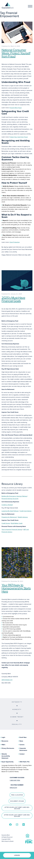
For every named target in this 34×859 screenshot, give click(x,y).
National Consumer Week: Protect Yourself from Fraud (16, 53)
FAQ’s (3, 745)
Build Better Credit (16, 523)
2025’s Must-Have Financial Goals (13, 299)
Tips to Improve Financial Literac (12, 529)
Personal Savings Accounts (10, 499)
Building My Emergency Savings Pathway (14, 496)
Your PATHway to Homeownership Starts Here (16, 588)
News (21, 741)
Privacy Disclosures (8, 748)
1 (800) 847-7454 (15, 780)
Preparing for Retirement (9, 517)
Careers (21, 745)
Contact (21, 754)
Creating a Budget (7, 505)
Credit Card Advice (25, 511)
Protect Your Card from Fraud (18, 137)
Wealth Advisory (23, 517)
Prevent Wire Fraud (15, 108)
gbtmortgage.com (7, 680)
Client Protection (14, 242)
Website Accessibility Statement (6, 756)
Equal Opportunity (7, 762)
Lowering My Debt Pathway (10, 511)
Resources (5, 741)
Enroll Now (22, 737)
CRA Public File (24, 762)
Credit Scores (6, 523)
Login (17, 855)
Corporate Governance (23, 749)
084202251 (13, 788)
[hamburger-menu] (30, 6)
